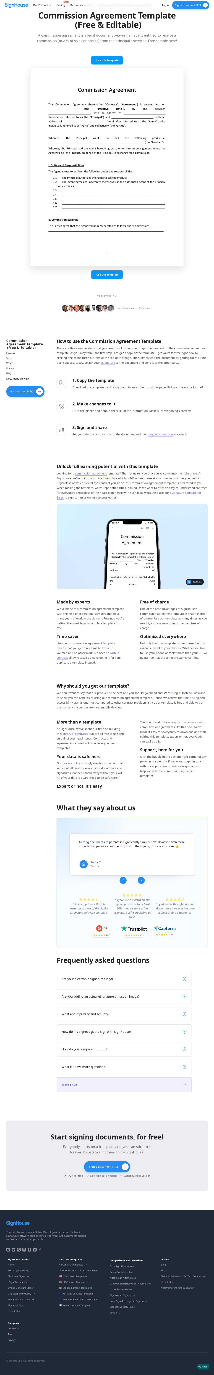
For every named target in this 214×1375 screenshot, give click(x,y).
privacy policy (72, 763)
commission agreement (91, 473)
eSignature (108, 363)
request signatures (160, 434)
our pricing (191, 698)
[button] (42, 5)
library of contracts (75, 734)
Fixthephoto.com (115, 872)
